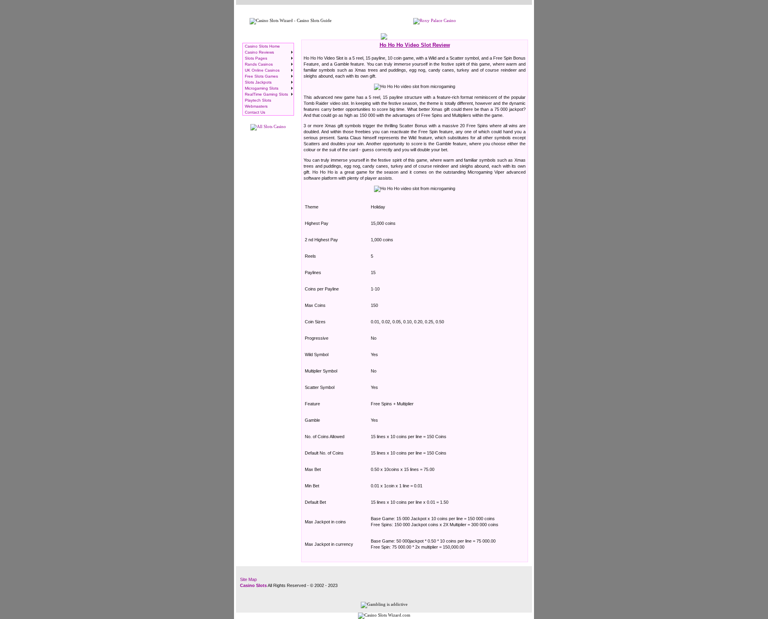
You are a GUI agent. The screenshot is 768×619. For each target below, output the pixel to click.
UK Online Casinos (262, 70)
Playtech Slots (258, 100)
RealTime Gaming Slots (266, 94)
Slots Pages (256, 58)
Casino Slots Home (262, 46)
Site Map (248, 579)
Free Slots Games (261, 76)
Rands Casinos (259, 64)
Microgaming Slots (261, 88)
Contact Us (255, 112)
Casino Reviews (259, 52)
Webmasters (256, 106)
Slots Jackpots (258, 82)
